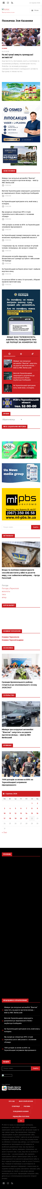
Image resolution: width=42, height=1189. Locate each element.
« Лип (4, 832)
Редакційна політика (21, 1116)
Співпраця (16, 1106)
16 (37, 813)
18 (10, 818)
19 (15, 818)
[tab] (9, 353)
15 (32, 813)
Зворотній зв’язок (26, 1101)
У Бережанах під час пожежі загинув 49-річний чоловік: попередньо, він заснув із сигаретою (20, 247)
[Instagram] (8, 3)
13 (21, 813)
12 (15, 813)
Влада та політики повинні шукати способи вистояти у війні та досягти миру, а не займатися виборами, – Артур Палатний (21, 574)
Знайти (35, 527)
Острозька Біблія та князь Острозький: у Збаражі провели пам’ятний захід (21, 281)
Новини (4, 48)
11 (10, 813)
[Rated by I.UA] (21, 1076)
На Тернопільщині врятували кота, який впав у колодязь (20, 203)
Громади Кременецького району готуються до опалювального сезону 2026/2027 (19, 685)
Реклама (27, 1106)
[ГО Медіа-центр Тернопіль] (21, 1087)
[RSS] (12, 3)
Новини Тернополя (10, 637)
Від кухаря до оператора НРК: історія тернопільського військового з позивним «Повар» (18, 214)
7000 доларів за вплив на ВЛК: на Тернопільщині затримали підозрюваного (20, 226)
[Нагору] (21, 1120)
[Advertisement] (21, 879)
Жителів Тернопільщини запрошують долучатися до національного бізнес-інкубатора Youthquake (21, 192)
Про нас (12, 1101)
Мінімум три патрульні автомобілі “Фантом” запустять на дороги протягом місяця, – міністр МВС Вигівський (20, 180)
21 (26, 818)
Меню (36, 10)
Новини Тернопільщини (12, 640)
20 (21, 818)
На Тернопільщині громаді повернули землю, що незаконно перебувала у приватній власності (20, 236)
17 (4, 818)
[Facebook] (4, 3)
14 (26, 813)
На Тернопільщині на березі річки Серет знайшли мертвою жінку (21, 270)
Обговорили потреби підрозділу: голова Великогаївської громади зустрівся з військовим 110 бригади (21, 258)
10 (4, 813)
